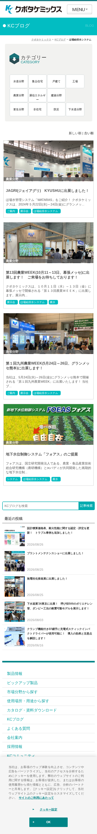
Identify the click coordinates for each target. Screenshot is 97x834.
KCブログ (15, 719)
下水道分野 (75, 109)
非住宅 (37, 109)
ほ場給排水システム (46, 211)
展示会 (24, 211)
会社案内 (14, 737)
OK (48, 822)
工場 (75, 81)
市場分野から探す (22, 692)
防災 (56, 109)
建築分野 (56, 95)
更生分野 (18, 109)
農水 (52, 302)
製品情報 (14, 673)
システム (12, 479)
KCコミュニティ (21, 756)
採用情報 (14, 746)
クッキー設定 (49, 809)
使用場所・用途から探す (28, 701)
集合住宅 (37, 81)
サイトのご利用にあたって (36, 797)
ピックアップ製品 (22, 683)
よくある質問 (18, 728)
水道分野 (18, 81)
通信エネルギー (37, 97)
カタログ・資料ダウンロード (32, 710)
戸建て (56, 81)
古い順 (89, 133)
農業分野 (18, 95)
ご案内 (11, 211)
